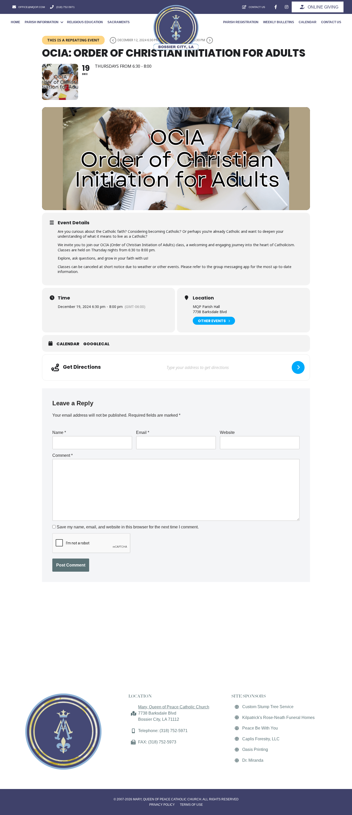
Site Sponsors (248, 696)
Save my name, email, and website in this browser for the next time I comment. (128, 527)
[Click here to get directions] (298, 367)
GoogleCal (96, 344)
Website (227, 432)
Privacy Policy (162, 805)
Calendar (67, 344)
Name (59, 432)
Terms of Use (191, 805)
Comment (62, 455)
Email (142, 432)
